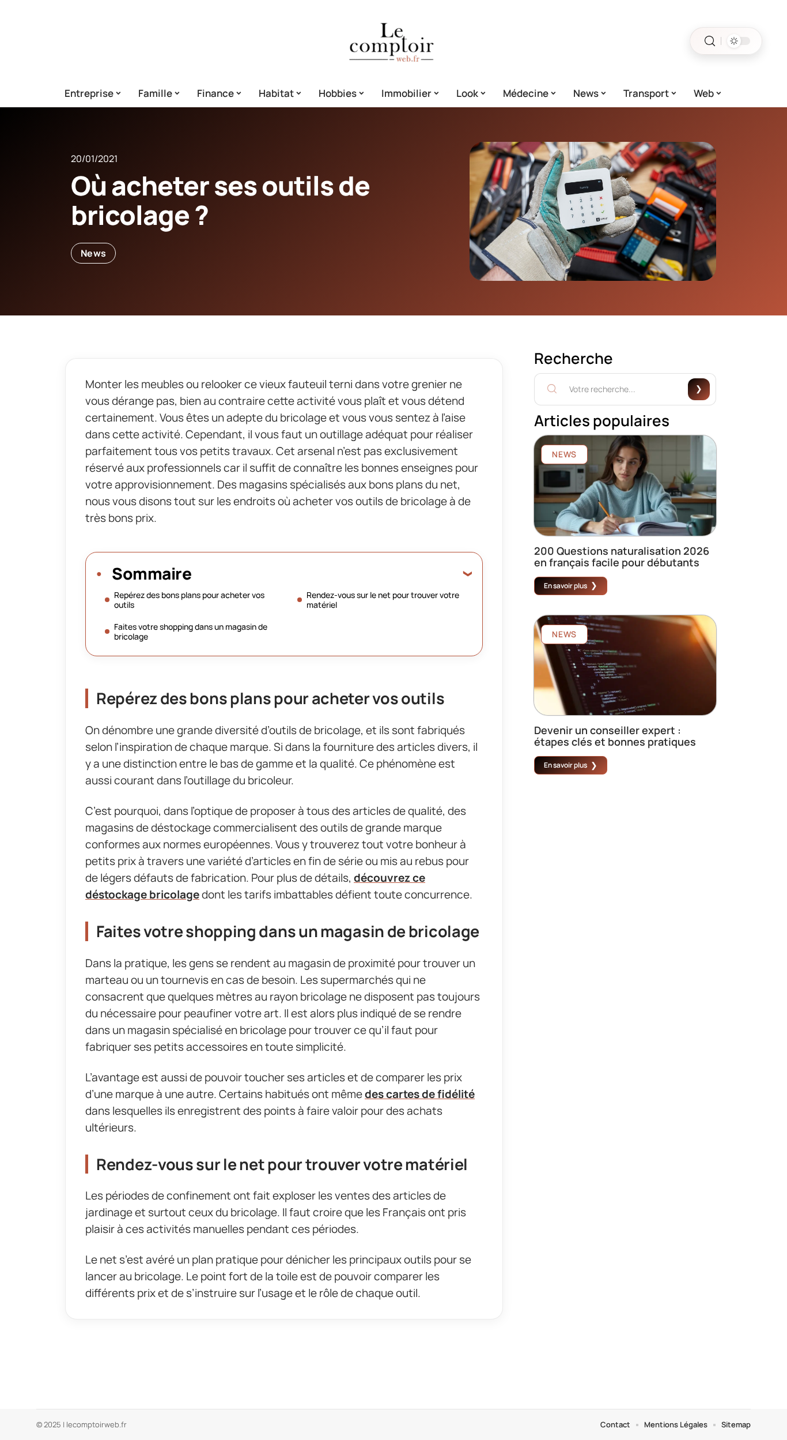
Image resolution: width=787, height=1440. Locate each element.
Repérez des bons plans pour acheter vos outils (189, 599)
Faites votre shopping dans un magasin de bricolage (190, 631)
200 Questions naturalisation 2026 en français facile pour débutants (621, 556)
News (93, 253)
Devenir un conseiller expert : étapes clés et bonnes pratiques (615, 736)
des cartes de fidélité (420, 1093)
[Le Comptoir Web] (393, 41)
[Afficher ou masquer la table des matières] (331, 573)
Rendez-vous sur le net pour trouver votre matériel (383, 599)
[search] (710, 41)
